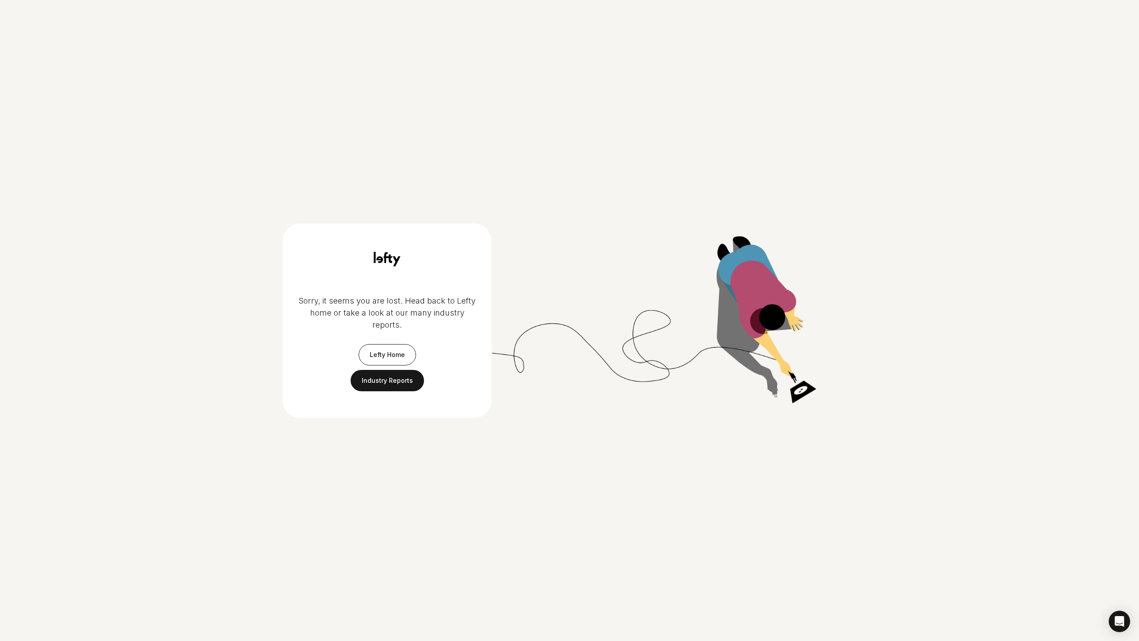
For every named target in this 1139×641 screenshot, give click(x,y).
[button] (1119, 621)
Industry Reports (387, 380)
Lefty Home (387, 354)
